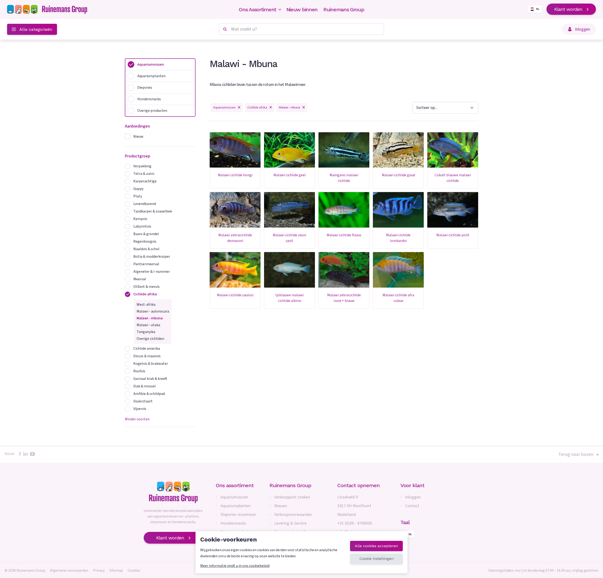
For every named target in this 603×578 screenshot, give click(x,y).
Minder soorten (137, 419)
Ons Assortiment (257, 9)
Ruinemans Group (343, 9)
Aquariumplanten (235, 506)
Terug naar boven (575, 454)
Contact (412, 506)
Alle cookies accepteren (376, 546)
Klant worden (568, 9)
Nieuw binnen (302, 9)
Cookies (134, 570)
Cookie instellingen (376, 558)
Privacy (99, 570)
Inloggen (413, 497)
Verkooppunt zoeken (292, 497)
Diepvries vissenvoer (238, 515)
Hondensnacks (233, 523)
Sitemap (116, 570)
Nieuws (280, 506)
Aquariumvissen (234, 497)
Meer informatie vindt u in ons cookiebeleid (234, 565)
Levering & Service (290, 523)
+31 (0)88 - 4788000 (354, 523)
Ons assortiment (235, 485)
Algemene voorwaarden (69, 570)
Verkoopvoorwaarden (293, 515)
